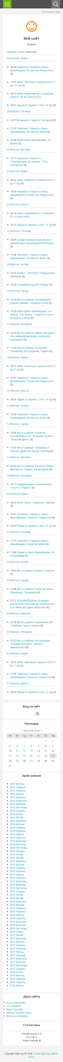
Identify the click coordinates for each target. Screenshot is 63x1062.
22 (45, 755)
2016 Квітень (17, 904)
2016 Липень (17, 914)
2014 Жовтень (18, 844)
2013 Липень (17, 793)
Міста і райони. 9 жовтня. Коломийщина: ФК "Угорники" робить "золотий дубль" (31, 436)
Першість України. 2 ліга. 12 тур (35, 692)
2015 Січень (16, 854)
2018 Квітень (17, 975)
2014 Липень (17, 834)
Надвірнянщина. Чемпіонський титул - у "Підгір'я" (30, 486)
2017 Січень (16, 931)
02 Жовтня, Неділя (17, 653)
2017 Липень (17, 951)
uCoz (31, 1056)
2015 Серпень (17, 878)
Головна (11, 51)
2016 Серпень (17, 918)
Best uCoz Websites (17, 1016)
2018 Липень (17, 985)
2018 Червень (17, 982)
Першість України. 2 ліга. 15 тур (35, 224)
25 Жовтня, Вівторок (19, 149)
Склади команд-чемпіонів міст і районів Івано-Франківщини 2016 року (32, 241)
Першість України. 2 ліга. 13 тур (35, 525)
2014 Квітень (17, 824)
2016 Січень (16, 894)
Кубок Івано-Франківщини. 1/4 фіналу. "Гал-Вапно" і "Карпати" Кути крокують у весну (31, 314)
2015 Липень (17, 874)
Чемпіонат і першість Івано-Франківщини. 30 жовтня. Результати (31, 68)
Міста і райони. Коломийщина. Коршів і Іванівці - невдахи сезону (30, 301)
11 (17, 750)
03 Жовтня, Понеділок (19, 631)
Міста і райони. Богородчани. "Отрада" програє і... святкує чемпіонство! (30, 644)
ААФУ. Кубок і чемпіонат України (35, 502)
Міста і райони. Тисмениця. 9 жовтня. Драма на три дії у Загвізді (30, 449)
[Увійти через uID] (25, 713)
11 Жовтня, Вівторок (19, 457)
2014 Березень (18, 820)
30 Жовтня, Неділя (17, 58)
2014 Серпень (17, 837)
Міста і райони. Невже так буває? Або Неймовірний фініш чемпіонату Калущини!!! (32, 336)
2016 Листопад (18, 928)
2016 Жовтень (18, 925)
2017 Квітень (17, 941)
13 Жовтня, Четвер (18, 405)
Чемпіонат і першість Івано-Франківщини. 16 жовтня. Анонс (29, 416)
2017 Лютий (16, 935)
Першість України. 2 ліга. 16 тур (35, 105)
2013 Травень (17, 787)
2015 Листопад (18, 888)
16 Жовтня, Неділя (17, 357)
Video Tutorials (14, 1009)
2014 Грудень (17, 851)
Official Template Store (19, 1012)
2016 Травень (17, 908)
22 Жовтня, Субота (18, 204)
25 (17, 760)
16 (53, 750)
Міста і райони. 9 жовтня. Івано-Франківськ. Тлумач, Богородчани (32, 467)
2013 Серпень (17, 797)
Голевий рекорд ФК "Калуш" (33, 284)
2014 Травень (17, 827)
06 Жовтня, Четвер (18, 561)
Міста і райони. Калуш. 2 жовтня (35, 570)
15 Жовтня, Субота (18, 390)
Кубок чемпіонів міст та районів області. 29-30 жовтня (31, 95)
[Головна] (31, 30)
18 (17, 755)
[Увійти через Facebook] (31, 713)
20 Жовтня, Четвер (18, 264)
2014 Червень (17, 830)
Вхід (58, 11)
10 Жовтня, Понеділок (19, 475)
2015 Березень (18, 861)
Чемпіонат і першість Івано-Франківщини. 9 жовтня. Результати (31, 516)
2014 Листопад (18, 847)
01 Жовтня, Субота (18, 683)
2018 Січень (16, 972)
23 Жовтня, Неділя (17, 171)
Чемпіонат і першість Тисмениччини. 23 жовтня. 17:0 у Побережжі (29, 162)
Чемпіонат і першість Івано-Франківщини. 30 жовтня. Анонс (29, 130)
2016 (21, 51)
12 (24, 750)
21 (38, 755)
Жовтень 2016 (32, 730)
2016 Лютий (16, 898)
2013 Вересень (18, 800)
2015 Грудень (17, 891)
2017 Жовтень (18, 962)
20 (31, 755)
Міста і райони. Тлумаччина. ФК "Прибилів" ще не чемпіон (31, 624)
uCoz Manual (13, 1006)
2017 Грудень (17, 968)
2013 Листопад (18, 807)
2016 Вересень (18, 921)
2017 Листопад (18, 965)
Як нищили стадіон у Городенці (34, 120)
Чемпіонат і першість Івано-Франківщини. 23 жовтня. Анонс (29, 256)
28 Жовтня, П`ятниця (19, 111)
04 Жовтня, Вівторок (19, 613)
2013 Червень (17, 790)
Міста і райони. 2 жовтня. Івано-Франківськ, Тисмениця (32, 590)
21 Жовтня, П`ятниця (19, 231)
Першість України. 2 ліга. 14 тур (35, 399)
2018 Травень (17, 978)
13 (31, 750)
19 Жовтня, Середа (18, 290)
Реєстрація (47, 11)
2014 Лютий (16, 817)
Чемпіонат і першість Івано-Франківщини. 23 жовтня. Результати (31, 193)
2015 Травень (17, 867)
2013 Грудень (17, 810)
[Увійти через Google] (37, 713)
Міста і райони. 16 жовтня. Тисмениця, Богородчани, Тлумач (29, 349)
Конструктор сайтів (46, 1053)
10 (10, 750)
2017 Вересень (18, 958)
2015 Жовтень (18, 884)
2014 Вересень (18, 841)
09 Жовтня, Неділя (17, 493)
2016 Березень (18, 901)
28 (38, 760)
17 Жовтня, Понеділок (19, 324)
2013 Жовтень (18, 804)
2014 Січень (16, 814)
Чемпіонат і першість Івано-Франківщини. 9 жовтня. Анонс (29, 542)
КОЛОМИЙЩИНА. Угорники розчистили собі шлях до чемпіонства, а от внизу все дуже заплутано (32, 604)
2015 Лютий (16, 857)
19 (24, 755)
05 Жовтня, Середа (18, 580)
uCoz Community (15, 1002)
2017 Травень (17, 945)
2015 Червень (17, 871)
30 (53, 760)
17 (10, 755)
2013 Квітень (17, 783)
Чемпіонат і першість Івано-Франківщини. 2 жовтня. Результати (31, 675)
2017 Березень (18, 938)
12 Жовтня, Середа (18, 423)
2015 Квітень (17, 864)
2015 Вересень (18, 881)
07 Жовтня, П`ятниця (19, 532)
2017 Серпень (17, 955)
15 (45, 750)
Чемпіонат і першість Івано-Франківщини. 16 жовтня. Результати (31, 379)
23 (53, 755)
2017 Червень (17, 948)
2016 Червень (17, 911)
